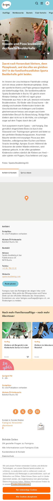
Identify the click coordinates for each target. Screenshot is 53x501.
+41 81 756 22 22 (9, 268)
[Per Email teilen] (37, 411)
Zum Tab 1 (25, 57)
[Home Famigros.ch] (6, 5)
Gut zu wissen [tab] (26, 173)
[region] (26, 479)
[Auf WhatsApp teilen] (30, 411)
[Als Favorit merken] (27, 357)
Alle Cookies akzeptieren (26, 497)
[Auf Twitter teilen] (22, 411)
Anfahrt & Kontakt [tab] (9, 173)
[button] (49, 42)
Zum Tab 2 (27, 56)
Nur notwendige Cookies (26, 490)
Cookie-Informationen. (21, 484)
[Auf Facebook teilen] (15, 411)
